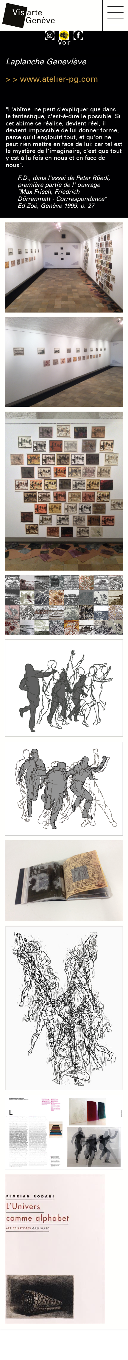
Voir (64, 42)
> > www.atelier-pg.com (52, 79)
